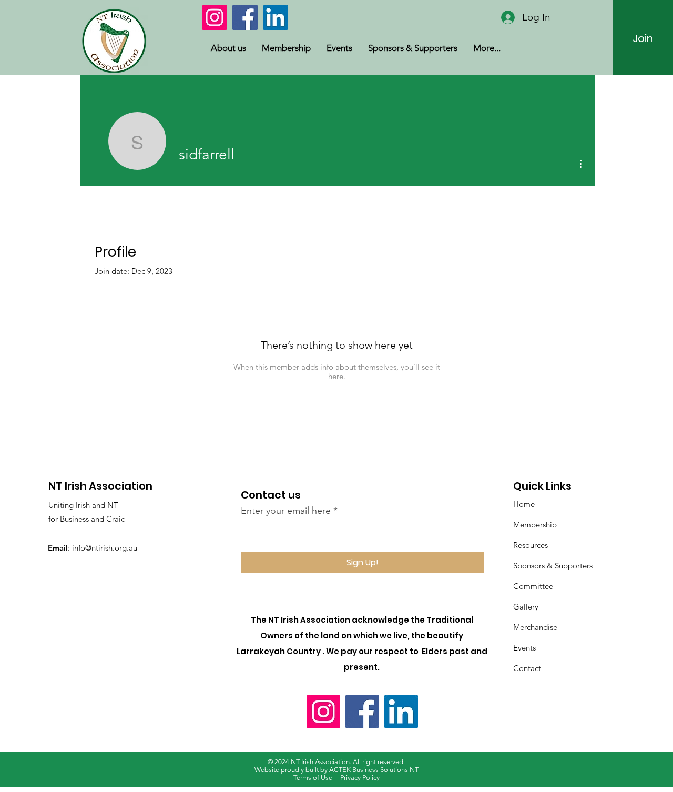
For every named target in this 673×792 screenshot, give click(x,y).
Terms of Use (312, 777)
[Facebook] (245, 17)
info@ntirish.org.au (104, 548)
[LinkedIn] (275, 17)
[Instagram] (214, 17)
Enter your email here (286, 510)
